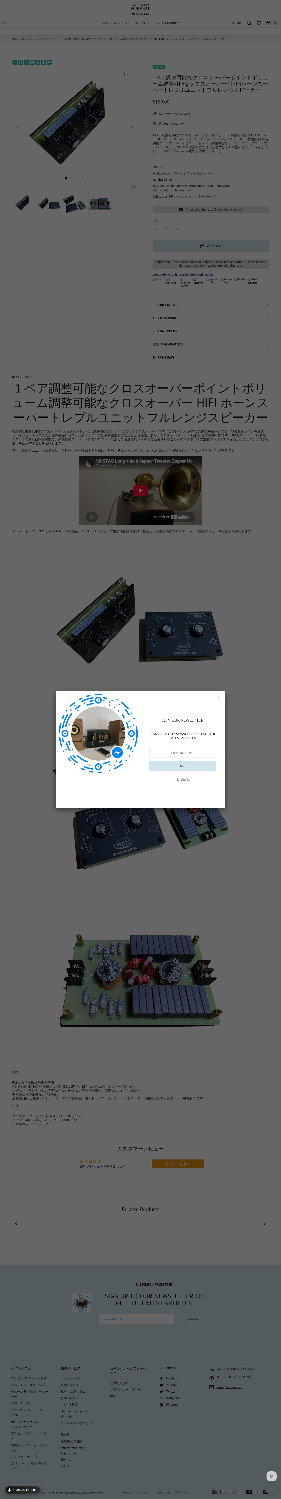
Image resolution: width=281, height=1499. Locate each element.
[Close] (218, 697)
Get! (183, 765)
